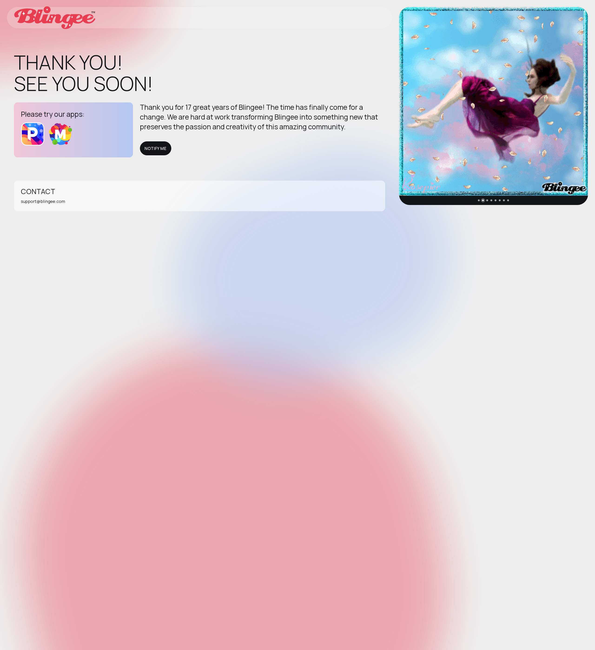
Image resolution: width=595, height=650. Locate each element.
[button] (479, 200)
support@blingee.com (43, 201)
